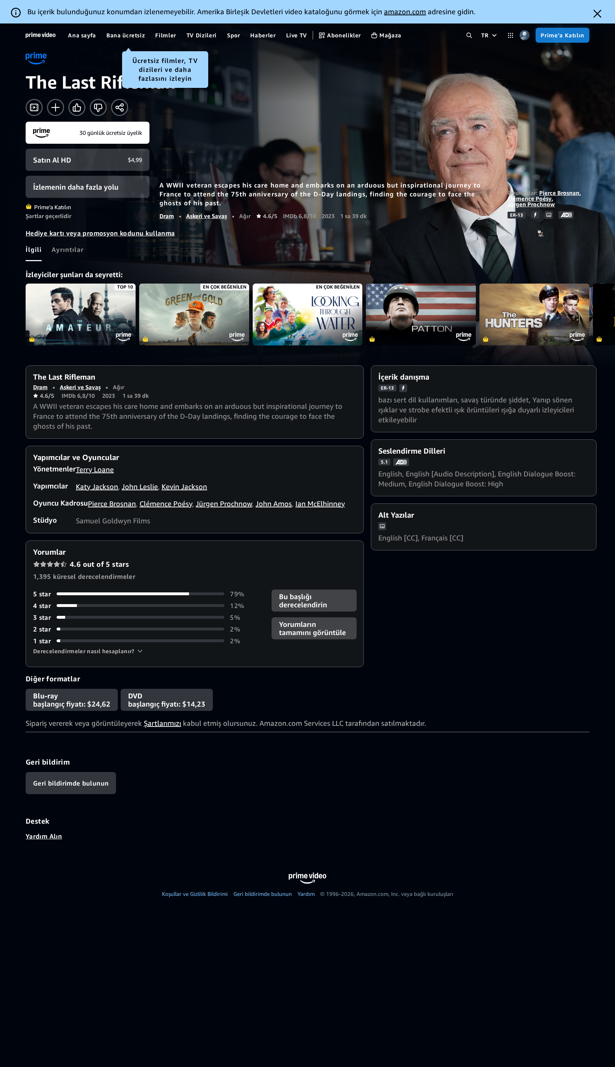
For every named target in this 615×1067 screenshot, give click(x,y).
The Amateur (81, 314)
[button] (88, 651)
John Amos (274, 504)
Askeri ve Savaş (206, 216)
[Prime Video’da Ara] (469, 35)
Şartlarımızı (162, 723)
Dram (166, 216)
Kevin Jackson (184, 486)
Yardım (306, 894)
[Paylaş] (119, 107)
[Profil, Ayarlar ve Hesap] (524, 35)
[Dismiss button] (597, 13)
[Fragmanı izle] (34, 107)
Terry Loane (95, 469)
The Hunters (534, 314)
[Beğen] (76, 107)
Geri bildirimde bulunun (262, 894)
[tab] (34, 249)
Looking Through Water (308, 314)
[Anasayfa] (41, 35)
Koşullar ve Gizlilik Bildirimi (195, 894)
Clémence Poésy (530, 198)
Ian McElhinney (320, 504)
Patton (421, 314)
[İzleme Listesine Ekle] (55, 107)
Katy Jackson (97, 486)
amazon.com (405, 11)
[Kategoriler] (510, 35)
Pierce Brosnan (559, 192)
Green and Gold (194, 314)
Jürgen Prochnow (531, 204)
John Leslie (140, 486)
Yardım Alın (44, 836)
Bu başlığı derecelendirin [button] (303, 600)
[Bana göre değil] (98, 107)
